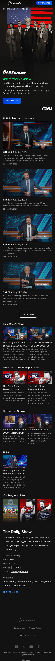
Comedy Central (19, 571)
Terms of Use (19, 628)
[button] (4, 3)
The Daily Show (10, 9)
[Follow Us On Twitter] (24, 646)
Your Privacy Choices (27, 635)
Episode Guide (10, 592)
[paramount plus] (15, 3)
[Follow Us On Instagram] (38, 646)
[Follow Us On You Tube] (31, 646)
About (25, 9)
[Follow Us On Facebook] (16, 646)
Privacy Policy (35, 628)
